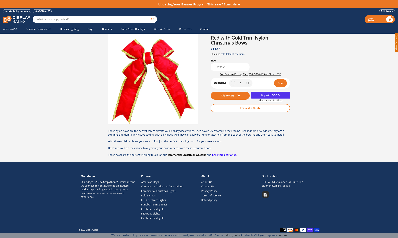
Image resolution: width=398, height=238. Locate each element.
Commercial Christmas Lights (158, 191)
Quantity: (220, 83)
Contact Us (207, 186)
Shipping (215, 53)
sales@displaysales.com (17, 11)
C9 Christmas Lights (152, 209)
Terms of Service (211, 195)
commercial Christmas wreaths (186, 155)
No (285, 235)
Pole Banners (149, 195)
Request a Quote (250, 108)
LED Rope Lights (150, 213)
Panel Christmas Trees (154, 204)
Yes (281, 235)
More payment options (270, 100)
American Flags (150, 182)
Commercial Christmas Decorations (162, 186)
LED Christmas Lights (153, 200)
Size (213, 60)
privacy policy (233, 235)
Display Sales (92, 229)
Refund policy (209, 200)
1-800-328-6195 (42, 11)
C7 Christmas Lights (152, 218)
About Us (206, 182)
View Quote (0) (396, 42)
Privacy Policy (209, 191)
